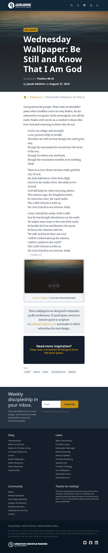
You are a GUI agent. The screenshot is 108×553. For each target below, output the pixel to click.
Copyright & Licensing (18, 510)
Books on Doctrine (16, 444)
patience (36, 372)
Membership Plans (16, 506)
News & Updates (63, 455)
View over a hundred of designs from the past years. (54, 351)
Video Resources (63, 477)
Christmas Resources (17, 451)
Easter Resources (15, 463)
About (10, 492)
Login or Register (41, 297)
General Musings (63, 451)
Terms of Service (29, 526)
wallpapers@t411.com (43, 324)
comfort (27, 372)
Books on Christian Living (19, 448)
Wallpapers (31, 30)
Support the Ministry (17, 503)
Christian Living (62, 444)
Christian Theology (64, 466)
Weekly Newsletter (16, 495)
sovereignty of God (58, 372)
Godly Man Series (63, 474)
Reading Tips (61, 463)
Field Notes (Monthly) (17, 499)
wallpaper (72, 372)
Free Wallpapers (63, 470)
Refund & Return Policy (48, 526)
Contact (11, 514)
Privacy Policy (14, 526)
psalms (45, 372)
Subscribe (69, 404)
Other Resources (15, 466)
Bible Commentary (64, 440)
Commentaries (14, 440)
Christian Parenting (64, 459)
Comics (11, 455)
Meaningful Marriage (65, 448)
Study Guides (14, 470)
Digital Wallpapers (16, 459)
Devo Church (63, 499)
